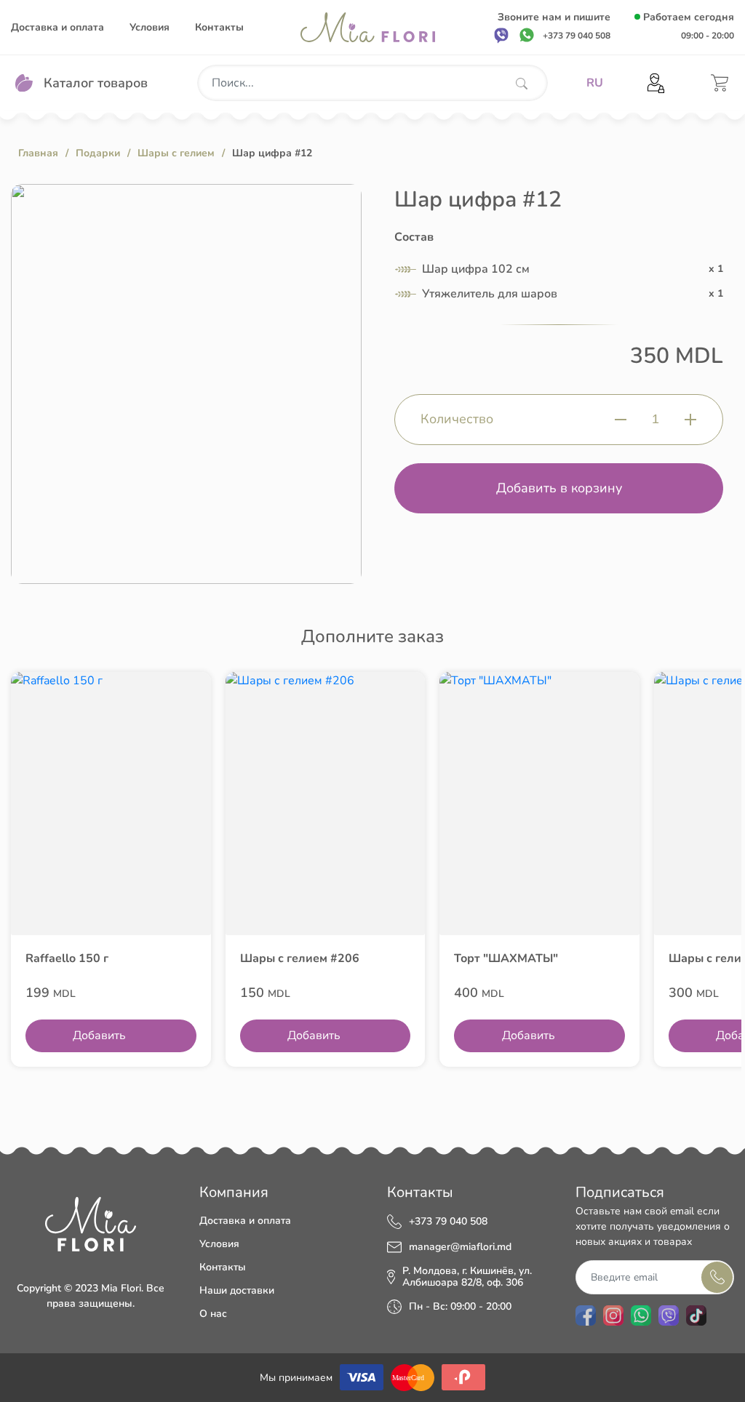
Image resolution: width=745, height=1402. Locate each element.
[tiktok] (696, 1315)
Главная (38, 153)
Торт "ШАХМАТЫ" (506, 958)
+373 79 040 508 (448, 1221)
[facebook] (585, 1315)
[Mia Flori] (367, 27)
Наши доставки (236, 1290)
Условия (150, 27)
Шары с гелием (176, 153)
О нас (213, 1314)
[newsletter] (717, 1277)
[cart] (719, 83)
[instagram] (613, 1315)
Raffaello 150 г (66, 958)
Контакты (219, 27)
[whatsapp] (526, 35)
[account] (655, 83)
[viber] (501, 35)
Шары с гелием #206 (299, 958)
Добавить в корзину (559, 488)
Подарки (98, 153)
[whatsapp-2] (641, 1315)
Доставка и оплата (57, 27)
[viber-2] (668, 1315)
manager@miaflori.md (460, 1247)
